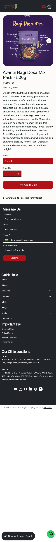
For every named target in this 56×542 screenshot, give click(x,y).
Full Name (8, 214)
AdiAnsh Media (48, 408)
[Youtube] (15, 389)
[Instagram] (21, 389)
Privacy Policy (7, 342)
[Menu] (23, 7)
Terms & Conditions (9, 338)
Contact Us (7, 318)
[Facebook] (25, 389)
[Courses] (50, 296)
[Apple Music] (41, 389)
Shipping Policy (8, 329)
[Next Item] (48, 40)
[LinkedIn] (30, 389)
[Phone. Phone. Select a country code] (8, 240)
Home (4, 279)
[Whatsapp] (51, 534)
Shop (4, 302)
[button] (49, 7)
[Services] (50, 291)
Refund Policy (7, 333)
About (4, 285)
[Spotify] (36, 389)
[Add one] (18, 174)
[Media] (50, 313)
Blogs (4, 307)
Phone (6, 235)
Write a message (10, 245)
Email (6, 225)
